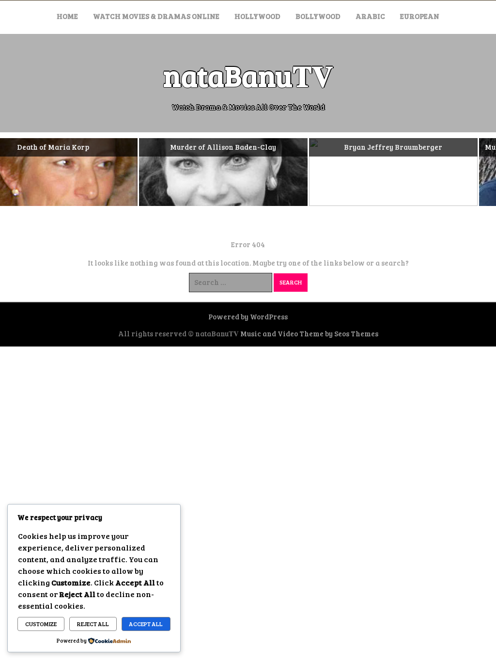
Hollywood (257, 16)
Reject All (93, 624)
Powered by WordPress (248, 316)
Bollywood (318, 16)
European (419, 16)
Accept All (146, 624)
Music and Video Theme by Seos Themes (309, 333)
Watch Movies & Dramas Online (156, 16)
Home (67, 16)
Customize (41, 624)
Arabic (370, 16)
